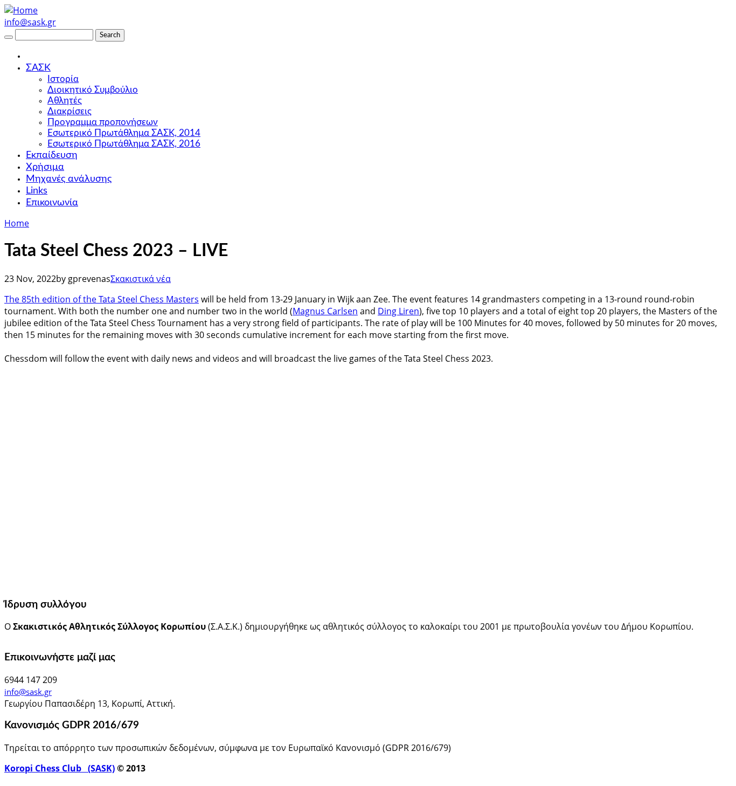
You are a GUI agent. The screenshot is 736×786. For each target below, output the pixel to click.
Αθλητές (64, 100)
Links (36, 191)
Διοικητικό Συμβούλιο (92, 89)
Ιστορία (63, 79)
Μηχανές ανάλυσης (69, 179)
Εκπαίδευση (52, 155)
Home (16, 223)
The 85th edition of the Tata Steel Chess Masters (101, 299)
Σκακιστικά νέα (140, 279)
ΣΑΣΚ (38, 68)
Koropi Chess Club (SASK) (59, 768)
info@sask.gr (30, 22)
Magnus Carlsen (325, 311)
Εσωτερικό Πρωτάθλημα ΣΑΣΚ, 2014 (123, 132)
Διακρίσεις (69, 111)
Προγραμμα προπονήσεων (102, 122)
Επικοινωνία (52, 203)
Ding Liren (398, 311)
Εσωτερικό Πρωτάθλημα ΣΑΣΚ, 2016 (123, 143)
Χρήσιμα (45, 167)
